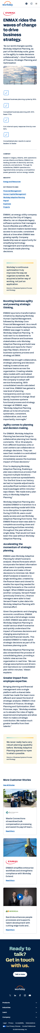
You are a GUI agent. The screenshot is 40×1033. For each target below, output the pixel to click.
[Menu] (36, 3)
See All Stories (9, 785)
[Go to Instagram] (24, 995)
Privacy (10, 1023)
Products (6, 1002)
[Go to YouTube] (29, 995)
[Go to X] (10, 995)
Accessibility (19, 1023)
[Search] (31, 3)
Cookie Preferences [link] (28, 1026)
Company (6, 1017)
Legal (4, 1023)
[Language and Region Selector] (26, 3)
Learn (4, 1012)
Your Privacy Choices (13, 1026)
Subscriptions (30, 1023)
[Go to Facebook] (20, 995)
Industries (6, 1007)
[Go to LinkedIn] (15, 995)
